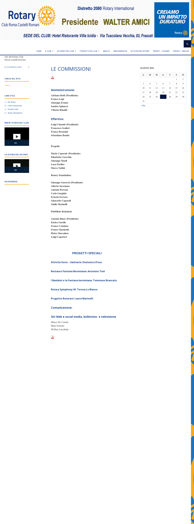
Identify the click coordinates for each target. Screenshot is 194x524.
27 (163, 96)
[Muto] (24, 142)
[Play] (8, 142)
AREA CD (106, 51)
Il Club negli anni (13, 67)
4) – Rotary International (13, 113)
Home (39, 51)
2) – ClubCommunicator (13, 105)
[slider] (15, 143)
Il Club (48, 51)
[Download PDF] (52, 77)
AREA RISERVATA (120, 51)
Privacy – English (181, 51)
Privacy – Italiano (161, 51)
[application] (17, 136)
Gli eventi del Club (65, 51)
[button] (16, 136)
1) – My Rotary (10, 102)
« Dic (143, 105)
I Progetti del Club (88, 51)
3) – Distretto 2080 (11, 109)
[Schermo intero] (27, 142)
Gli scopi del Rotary (140, 51)
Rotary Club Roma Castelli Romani (28, 44)
